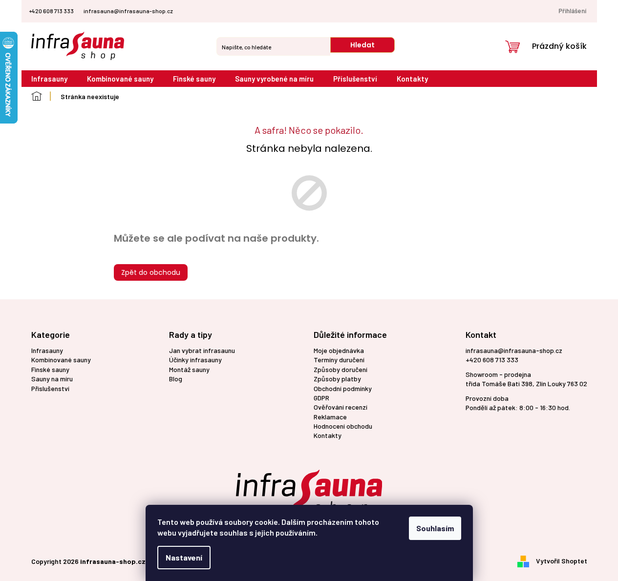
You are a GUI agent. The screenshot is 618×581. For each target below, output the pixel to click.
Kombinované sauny (61, 359)
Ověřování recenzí (340, 407)
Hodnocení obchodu (343, 426)
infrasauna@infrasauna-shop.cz (514, 350)
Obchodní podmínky (343, 388)
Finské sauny (50, 369)
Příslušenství (50, 388)
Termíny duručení (339, 359)
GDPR (321, 398)
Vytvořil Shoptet (561, 560)
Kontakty (327, 435)
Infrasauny (47, 350)
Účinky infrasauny (195, 359)
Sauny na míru (52, 378)
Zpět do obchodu (150, 272)
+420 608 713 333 (492, 359)
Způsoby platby (337, 378)
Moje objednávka (339, 350)
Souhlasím (435, 528)
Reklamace (330, 417)
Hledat (362, 45)
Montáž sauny (189, 369)
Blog (175, 378)
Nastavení (184, 557)
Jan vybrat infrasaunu (202, 350)
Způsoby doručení (340, 369)
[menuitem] (49, 78)
